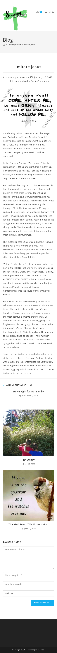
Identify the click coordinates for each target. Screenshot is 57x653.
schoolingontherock (16, 77)
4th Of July (28, 459)
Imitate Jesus (29, 44)
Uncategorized (20, 81)
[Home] (4, 44)
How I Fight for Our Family (28, 391)
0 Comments (42, 81)
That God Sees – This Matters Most (28, 524)
